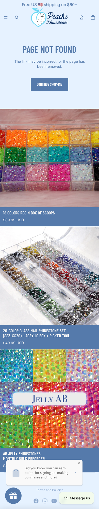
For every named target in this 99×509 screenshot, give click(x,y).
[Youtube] (54, 501)
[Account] (81, 17)
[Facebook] (36, 501)
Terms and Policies (49, 490)
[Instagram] (45, 501)
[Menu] (6, 17)
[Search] (16, 17)
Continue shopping (49, 84)
